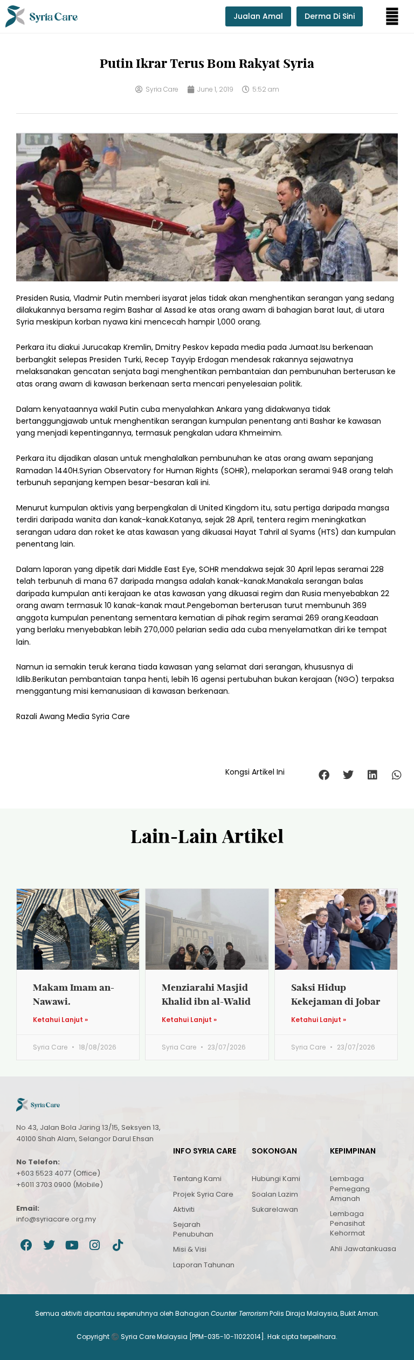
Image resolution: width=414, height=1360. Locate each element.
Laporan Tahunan (203, 1265)
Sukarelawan (275, 1209)
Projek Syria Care (203, 1194)
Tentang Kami (197, 1178)
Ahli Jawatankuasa (363, 1249)
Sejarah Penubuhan (193, 1229)
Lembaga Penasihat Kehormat (347, 1223)
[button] (392, 16)
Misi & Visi (189, 1249)
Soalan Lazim (275, 1194)
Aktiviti (184, 1209)
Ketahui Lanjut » (60, 1020)
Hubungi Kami (276, 1178)
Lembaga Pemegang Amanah (350, 1188)
